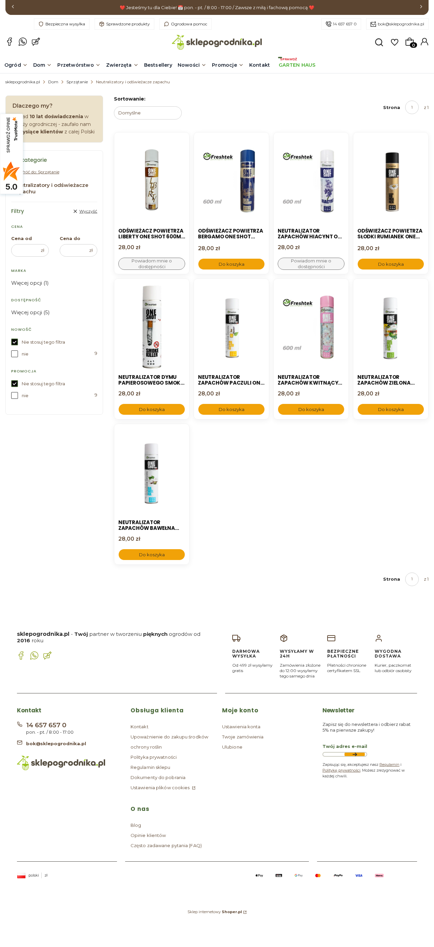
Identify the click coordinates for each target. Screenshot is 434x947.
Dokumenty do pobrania (158, 777)
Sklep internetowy (215, 911)
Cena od (21, 238)
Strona (391, 107)
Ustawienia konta (241, 726)
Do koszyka (231, 264)
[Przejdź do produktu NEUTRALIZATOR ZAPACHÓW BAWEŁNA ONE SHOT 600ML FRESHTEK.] (151, 472)
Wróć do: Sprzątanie (39, 171)
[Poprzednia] (13, 8)
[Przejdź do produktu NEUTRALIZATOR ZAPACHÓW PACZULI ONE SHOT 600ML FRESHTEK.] (231, 327)
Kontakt (140, 726)
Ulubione (232, 747)
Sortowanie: (129, 99)
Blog (136, 825)
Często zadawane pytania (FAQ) (166, 845)
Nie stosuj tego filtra (43, 342)
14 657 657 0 (345, 23)
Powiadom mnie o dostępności (152, 263)
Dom (53, 81)
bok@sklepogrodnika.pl (401, 23)
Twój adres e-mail (344, 746)
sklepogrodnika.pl (22, 81)
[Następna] (421, 8)
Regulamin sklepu (151, 767)
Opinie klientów (148, 835)
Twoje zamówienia (243, 736)
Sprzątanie (77, 81)
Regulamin (389, 764)
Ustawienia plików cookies (161, 787)
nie (25, 354)
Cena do (70, 238)
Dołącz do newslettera (354, 754)
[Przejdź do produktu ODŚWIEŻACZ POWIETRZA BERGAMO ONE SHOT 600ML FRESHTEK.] (231, 180)
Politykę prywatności (341, 770)
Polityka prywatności (154, 757)
